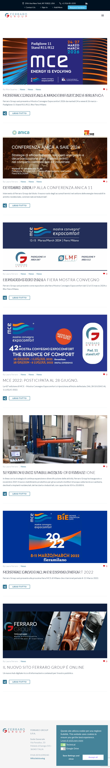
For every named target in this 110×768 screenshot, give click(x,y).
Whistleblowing (37, 758)
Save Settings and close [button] (71, 757)
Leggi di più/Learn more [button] (72, 741)
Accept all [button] (93, 757)
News (22, 89)
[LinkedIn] (87, 3)
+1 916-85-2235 (69, 3)
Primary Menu (102, 15)
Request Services (77, 7)
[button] (5, 113)
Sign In (45, 7)
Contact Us (30, 7)
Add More (58, 7)
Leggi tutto (19, 113)
